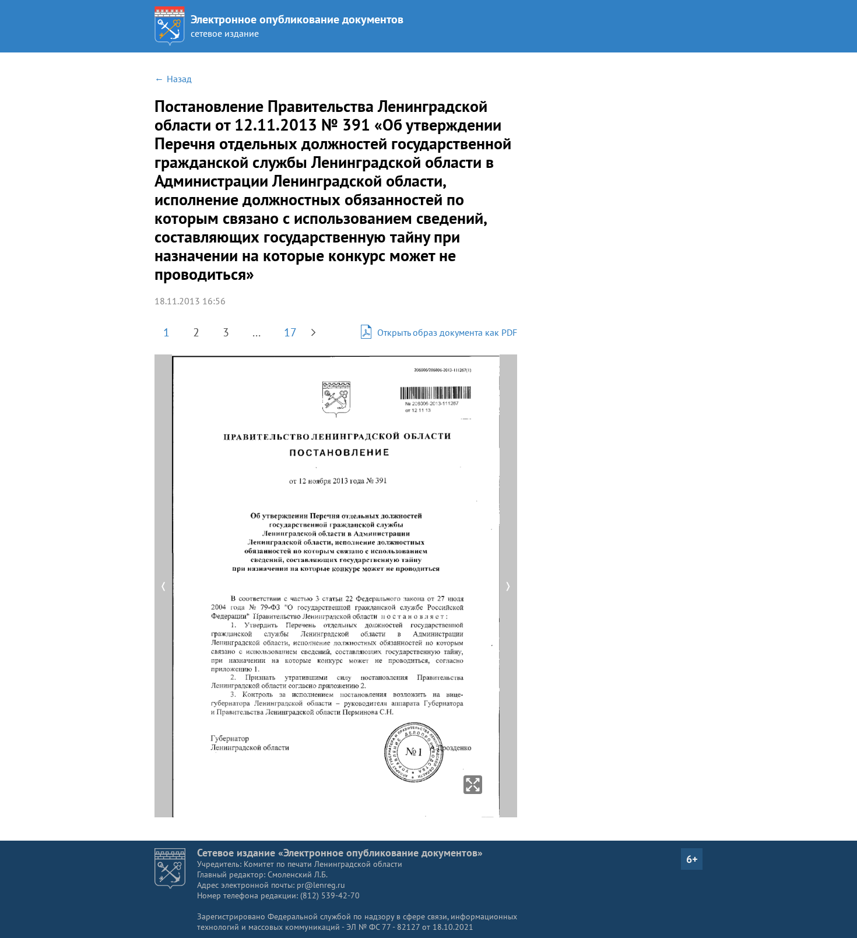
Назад (179, 79)
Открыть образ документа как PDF (447, 332)
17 (290, 332)
